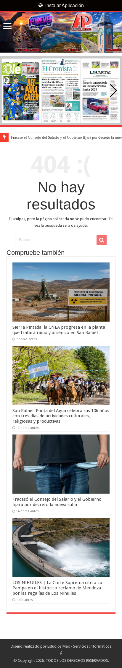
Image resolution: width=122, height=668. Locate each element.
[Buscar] (102, 240)
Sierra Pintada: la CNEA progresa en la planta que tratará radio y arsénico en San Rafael (58, 330)
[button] (114, 90)
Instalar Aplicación (64, 5)
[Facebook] (61, 653)
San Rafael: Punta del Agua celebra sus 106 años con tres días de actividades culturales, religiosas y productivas (60, 416)
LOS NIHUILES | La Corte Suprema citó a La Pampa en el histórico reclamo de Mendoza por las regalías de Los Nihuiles (57, 588)
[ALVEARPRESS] (61, 32)
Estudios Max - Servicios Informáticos (79, 646)
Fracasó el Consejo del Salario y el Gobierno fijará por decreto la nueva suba (57, 502)
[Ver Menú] (7, 27)
